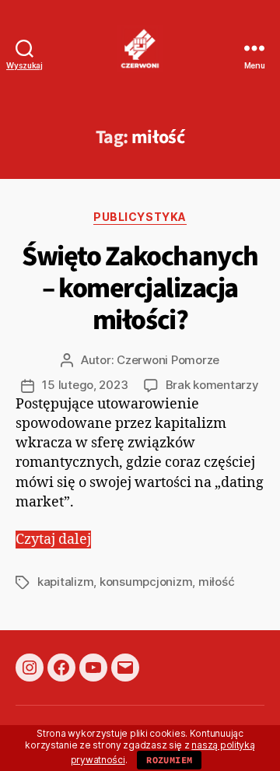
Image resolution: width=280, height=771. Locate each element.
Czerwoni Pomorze (168, 359)
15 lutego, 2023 (85, 384)
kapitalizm (65, 581)
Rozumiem (169, 760)
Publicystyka (139, 216)
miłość (216, 581)
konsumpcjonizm (146, 581)
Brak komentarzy (212, 384)
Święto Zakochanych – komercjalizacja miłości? (139, 288)
